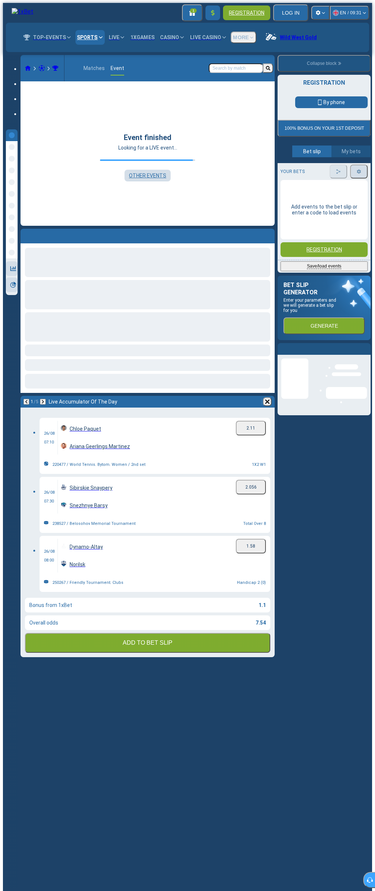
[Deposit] (212, 12)
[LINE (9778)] (27, 68)
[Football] (41, 68)
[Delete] (267, 401)
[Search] (268, 68)
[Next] (43, 402)
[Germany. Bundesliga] (55, 68)
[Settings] (320, 13)
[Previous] (26, 402)
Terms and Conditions (327, 173)
